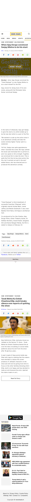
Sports (20, 38)
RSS (10, 495)
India (8, 38)
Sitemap (6, 495)
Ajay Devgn (10, 233)
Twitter (18, 254)
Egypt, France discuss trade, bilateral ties (29, 252)
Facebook (4, 254)
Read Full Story (15, 378)
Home (3, 38)
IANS (2, 50)
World (14, 38)
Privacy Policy (14, 493)
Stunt (26, 233)
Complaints (24, 495)
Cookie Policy (23, 493)
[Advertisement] (15, 15)
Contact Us (16, 495)
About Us (6, 493)
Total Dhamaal (6, 237)
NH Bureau (3, 309)
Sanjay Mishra (19, 233)
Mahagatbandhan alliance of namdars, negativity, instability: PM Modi (1, 252)
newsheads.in (20, 499)
